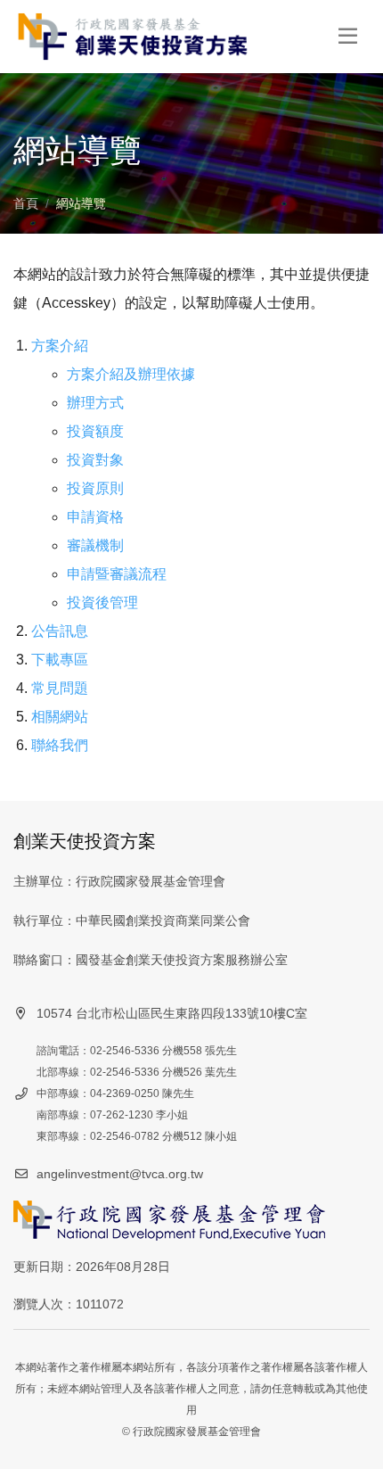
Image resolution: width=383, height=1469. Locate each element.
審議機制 (95, 545)
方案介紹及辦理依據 (131, 374)
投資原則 (95, 488)
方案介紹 (59, 345)
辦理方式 (95, 402)
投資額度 (95, 431)
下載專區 (59, 659)
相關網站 (59, 716)
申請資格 (95, 516)
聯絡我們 (59, 745)
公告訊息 (59, 631)
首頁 (25, 203)
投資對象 (95, 459)
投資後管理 (102, 602)
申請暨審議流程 (117, 574)
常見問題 (59, 688)
